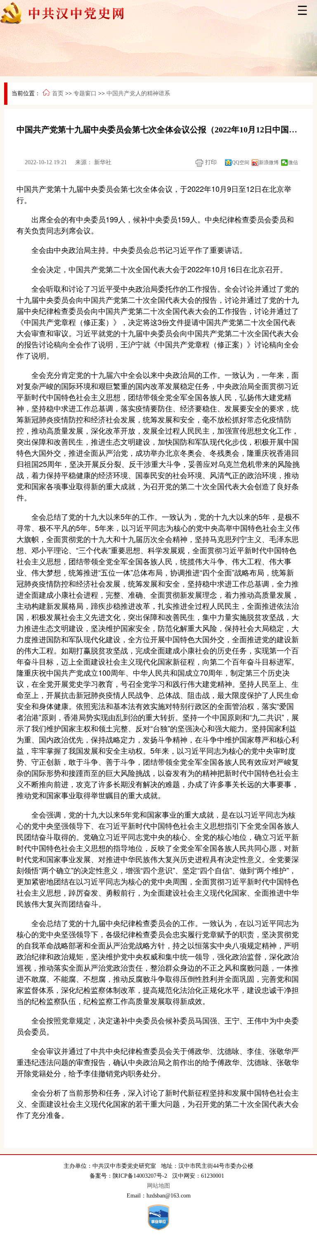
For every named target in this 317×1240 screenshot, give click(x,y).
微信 (293, 162)
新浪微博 (269, 162)
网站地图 (158, 1186)
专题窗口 (85, 93)
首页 (58, 93)
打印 (210, 162)
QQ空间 (240, 162)
